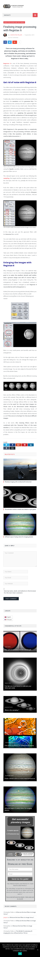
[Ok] (38, 950)
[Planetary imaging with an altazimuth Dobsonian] (20, 469)
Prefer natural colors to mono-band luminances (20, 778)
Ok (20, 953)
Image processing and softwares (14, 22)
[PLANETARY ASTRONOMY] (20, 6)
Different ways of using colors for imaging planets (19, 537)
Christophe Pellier (16, 35)
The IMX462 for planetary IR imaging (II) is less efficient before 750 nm (17, 932)
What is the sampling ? (12, 710)
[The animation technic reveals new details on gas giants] (20, 497)
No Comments (14, 37)
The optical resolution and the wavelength (18, 650)
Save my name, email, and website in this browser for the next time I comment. (20, 592)
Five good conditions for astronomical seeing (19, 745)
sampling (6, 178)
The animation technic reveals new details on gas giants (20, 509)
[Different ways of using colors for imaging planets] (20, 524)
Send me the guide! (20, 879)
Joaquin (5, 917)
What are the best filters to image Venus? (22, 917)
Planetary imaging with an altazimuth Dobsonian (18, 482)
